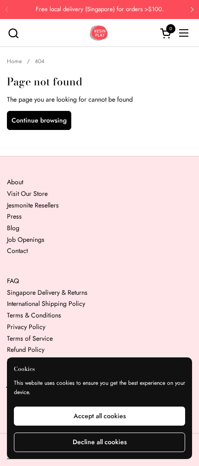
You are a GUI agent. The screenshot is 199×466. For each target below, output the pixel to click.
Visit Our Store (27, 193)
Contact (17, 250)
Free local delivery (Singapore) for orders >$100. (100, 9)
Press (14, 216)
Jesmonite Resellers (33, 205)
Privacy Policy (26, 326)
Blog (13, 228)
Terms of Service (30, 338)
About (15, 182)
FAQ (13, 280)
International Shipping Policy (46, 303)
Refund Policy (25, 349)
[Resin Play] (98, 33)
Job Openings (25, 239)
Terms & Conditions (34, 315)
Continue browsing (39, 120)
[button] (13, 33)
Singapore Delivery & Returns (47, 292)
